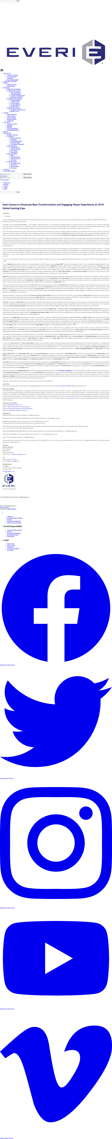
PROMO (9, 127)
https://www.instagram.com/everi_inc (19, 410)
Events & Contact (12, 161)
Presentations (14, 152)
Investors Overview (12, 135)
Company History (12, 76)
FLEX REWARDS (12, 128)
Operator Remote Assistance (15, 518)
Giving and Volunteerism (14, 533)
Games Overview (12, 114)
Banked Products (11, 119)
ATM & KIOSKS (15, 100)
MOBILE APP (14, 111)
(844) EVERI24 (4, 507)
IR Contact (13, 168)
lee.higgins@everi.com (9, 471)
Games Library (11, 116)
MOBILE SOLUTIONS (14, 108)
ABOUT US (7, 73)
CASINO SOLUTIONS (14, 91)
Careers (6, 186)
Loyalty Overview (12, 124)
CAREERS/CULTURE (10, 81)
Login (5, 189)
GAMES (6, 113)
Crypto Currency (15, 103)
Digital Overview (12, 84)
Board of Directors (15, 138)
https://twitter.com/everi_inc (14, 405)
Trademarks (10, 547)
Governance (10, 136)
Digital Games (11, 86)
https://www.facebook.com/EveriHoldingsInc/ (21, 408)
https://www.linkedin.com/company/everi (19, 407)
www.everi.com (71, 398)
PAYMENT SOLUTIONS (14, 98)
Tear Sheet (13, 160)
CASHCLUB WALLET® (17, 109)
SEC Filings (13, 150)
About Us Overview (12, 75)
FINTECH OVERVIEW (14, 89)
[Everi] (10, 503)
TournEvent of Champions (65, 370)
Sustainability (10, 536)
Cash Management (15, 94)
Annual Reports (14, 147)
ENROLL (10, 125)
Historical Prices (15, 157)
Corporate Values (15, 142)
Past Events (13, 164)
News (12, 155)
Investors (6, 184)
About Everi (7, 182)
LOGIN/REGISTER (9, 171)
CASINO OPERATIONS (17, 95)
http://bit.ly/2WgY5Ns (65, 386)
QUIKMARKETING (13, 130)
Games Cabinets (11, 117)
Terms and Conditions (13, 548)
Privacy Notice (11, 545)
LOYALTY (7, 122)
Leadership (10, 78)
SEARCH (6, 169)
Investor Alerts (14, 166)
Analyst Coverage (15, 158)
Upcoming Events (15, 163)
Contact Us (10, 516)
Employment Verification (14, 521)
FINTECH (7, 87)
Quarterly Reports (15, 149)
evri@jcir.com (15, 461)
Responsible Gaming (13, 534)
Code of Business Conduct (14, 530)
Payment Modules (15, 105)
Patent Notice (10, 543)
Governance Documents (17, 144)
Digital (5, 83)
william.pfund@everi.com (19, 454)
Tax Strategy (10, 550)
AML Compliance (15, 92)
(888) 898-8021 (12, 509)
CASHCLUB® (14, 102)
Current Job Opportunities (14, 522)
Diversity (9, 531)
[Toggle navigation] (2, 70)
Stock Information (12, 153)
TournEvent (10, 120)
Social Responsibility (13, 79)
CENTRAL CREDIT (16, 97)
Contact (6, 187)
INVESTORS (7, 133)
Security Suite (14, 106)
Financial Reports (12, 146)
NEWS (6, 131)
